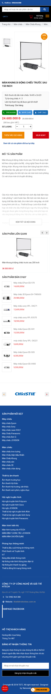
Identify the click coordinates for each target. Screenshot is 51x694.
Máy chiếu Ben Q (9, 437)
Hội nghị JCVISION (9, 508)
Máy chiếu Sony (8, 427)
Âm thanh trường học (11, 480)
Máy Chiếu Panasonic (11, 433)
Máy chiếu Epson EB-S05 (24, 352)
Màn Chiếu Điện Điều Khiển (13, 455)
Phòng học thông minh (13, 543)
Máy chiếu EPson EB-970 (24, 283)
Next (47, 233)
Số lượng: (7, 127)
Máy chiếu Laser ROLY (11, 430)
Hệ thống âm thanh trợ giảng (14, 565)
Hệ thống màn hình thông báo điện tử (17, 561)
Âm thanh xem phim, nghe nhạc (15, 490)
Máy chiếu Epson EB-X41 (24, 329)
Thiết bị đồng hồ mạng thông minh (16, 568)
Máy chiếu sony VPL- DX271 (25, 306)
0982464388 (41, 690)
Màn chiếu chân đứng (11, 469)
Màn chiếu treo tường (11, 452)
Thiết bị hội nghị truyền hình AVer (16, 512)
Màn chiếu (18, 24)
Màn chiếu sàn (8, 462)
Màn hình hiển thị (10, 525)
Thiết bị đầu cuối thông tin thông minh (18, 548)
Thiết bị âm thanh (10, 475)
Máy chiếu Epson (9, 423)
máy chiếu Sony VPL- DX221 (26, 341)
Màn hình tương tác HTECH (13, 530)
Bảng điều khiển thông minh (14, 558)
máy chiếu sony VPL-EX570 (25, 317)
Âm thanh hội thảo (10, 483)
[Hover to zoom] (31, 56)
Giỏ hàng (39, 16)
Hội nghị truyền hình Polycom (14, 501)
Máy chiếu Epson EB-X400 (25, 364)
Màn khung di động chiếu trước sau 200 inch (20, 263)
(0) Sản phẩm (38, 18)
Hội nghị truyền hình (11, 497)
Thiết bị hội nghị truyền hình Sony (16, 515)
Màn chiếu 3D (7, 465)
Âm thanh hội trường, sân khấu (15, 487)
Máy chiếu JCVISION (10, 440)
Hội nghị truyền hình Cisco (13, 505)
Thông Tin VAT (8, 638)
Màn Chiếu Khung (33, 24)
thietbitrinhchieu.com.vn (25, 602)
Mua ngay (41, 135)
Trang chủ (6, 24)
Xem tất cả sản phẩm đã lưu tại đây (18, 143)
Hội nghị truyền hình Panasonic (15, 518)
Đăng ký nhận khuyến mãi (25, 673)
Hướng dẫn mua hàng (11, 635)
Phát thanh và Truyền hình (13, 551)
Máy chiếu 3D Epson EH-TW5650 (27, 294)
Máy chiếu (7, 419)
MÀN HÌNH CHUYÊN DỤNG (13, 536)
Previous (42, 233)
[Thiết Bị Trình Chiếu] (5, 17)
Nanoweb (27, 688)
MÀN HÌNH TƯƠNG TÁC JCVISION (16, 533)
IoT (3, 555)
